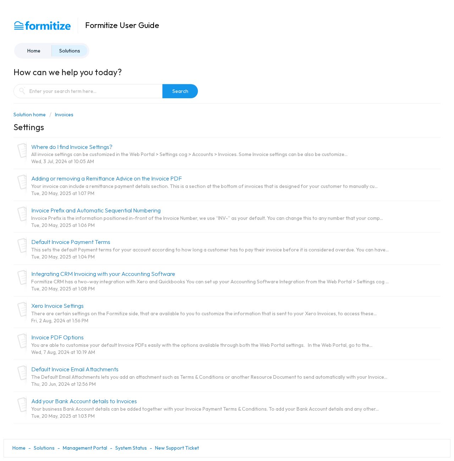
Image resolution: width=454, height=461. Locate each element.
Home (33, 51)
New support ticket (177, 448)
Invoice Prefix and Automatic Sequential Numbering (96, 210)
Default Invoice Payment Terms (70, 241)
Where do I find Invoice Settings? (71, 146)
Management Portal (85, 448)
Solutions (69, 51)
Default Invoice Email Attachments (74, 369)
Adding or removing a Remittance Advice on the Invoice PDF (106, 178)
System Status (131, 448)
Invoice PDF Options (57, 337)
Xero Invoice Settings (57, 305)
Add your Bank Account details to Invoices (84, 401)
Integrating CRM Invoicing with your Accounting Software (103, 273)
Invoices (64, 114)
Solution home (30, 114)
